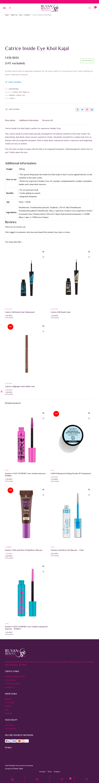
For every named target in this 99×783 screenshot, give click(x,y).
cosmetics (12, 95)
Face (52, 470)
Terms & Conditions (12, 683)
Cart (7, 710)
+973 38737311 (10, 728)
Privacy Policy (10, 680)
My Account (9, 702)
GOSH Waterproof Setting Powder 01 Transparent (71, 473)
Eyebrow (8, 547)
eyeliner (18, 95)
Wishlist (8, 706)
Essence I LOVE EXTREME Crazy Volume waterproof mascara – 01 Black (26, 627)
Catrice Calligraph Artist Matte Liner (20, 386)
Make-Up (14, 15)
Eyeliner (27, 15)
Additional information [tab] (29, 120)
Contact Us (9, 687)
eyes (23, 95)
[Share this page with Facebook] (77, 110)
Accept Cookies (82, 779)
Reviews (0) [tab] (47, 120)
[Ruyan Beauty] (49, 8)
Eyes (20, 15)
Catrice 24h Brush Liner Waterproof (20, 312)
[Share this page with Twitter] (82, 110)
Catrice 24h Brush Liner (61, 312)
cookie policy (14, 781)
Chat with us (10, 725)
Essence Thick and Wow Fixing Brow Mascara (23, 550)
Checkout (8, 713)
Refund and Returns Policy (15, 676)
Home (7, 15)
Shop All (8, 699)
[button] (13, 82)
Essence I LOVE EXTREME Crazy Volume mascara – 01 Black (26, 474)
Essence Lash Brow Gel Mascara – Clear (67, 550)
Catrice (12, 98)
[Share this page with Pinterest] (87, 110)
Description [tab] (10, 120)
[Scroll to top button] (94, 772)
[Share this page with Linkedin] (92, 110)
